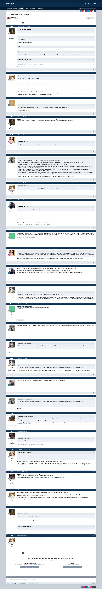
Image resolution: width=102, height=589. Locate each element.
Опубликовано (21, 26)
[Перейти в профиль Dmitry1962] (12, 103)
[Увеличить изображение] (26, 110)
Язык (7, 587)
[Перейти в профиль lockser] (12, 236)
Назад (10, 22)
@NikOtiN (19, 306)
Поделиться (82, 18)
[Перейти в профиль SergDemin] (12, 290)
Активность (40, 8)
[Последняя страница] (37, 22)
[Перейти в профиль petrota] (8, 18)
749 (12, 351)
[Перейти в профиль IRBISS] (12, 160)
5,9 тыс (12, 210)
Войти (72, 567)
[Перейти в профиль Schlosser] (12, 383)
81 (30, 22)
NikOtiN (11, 134)
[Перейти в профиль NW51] (12, 436)
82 (32, 22)
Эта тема (91, 8)
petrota (14, 17)
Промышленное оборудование (30, 587)
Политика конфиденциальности (14, 587)
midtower (11, 26)
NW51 (12, 431)
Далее (35, 22)
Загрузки (33, 8)
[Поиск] (95, 8)
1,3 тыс (12, 145)
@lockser (19, 268)
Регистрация (90, 3)
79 (26, 22)
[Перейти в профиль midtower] (12, 31)
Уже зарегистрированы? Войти (81, 3)
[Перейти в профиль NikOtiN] (12, 140)
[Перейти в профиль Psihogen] (12, 418)
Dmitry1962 (12, 98)
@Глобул (23, 306)
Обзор (21, 8)
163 (12, 442)
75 (18, 22)
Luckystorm (12, 340)
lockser (11, 230)
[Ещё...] (94, 26)
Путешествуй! (38, 587)
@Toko (19, 119)
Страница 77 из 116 (43, 22)
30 (12, 83)
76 (20, 22)
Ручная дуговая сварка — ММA (23, 18)
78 (24, 22)
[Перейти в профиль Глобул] (12, 205)
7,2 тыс (12, 296)
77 (22, 22)
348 (12, 424)
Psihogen (11, 413)
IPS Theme (7, 585)
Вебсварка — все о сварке (12, 8)
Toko (12, 72)
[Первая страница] (8, 22)
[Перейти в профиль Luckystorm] (12, 345)
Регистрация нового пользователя (29, 567)
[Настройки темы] (95, 4)
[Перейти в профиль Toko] (12, 78)
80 (28, 22)
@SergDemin (29, 306)
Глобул (11, 199)
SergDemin (12, 285)
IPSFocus (11, 585)
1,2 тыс (12, 37)
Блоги (27, 8)
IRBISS (12, 323)
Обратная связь (22, 587)
